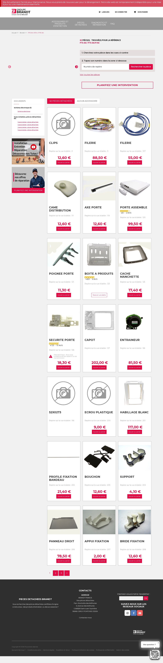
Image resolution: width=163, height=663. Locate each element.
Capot (90, 340)
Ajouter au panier (64, 162)
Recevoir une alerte (99, 295)
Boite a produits (99, 273)
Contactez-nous (85, 618)
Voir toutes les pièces (90, 75)
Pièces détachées (81, 24)
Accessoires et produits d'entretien (60, 24)
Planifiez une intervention (117, 85)
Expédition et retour (63, 650)
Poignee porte (61, 273)
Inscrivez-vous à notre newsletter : (133, 594)
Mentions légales (48, 650)
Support (127, 476)
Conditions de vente (34, 650)
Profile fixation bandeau (63, 478)
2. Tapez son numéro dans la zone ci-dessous (104, 61)
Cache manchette (129, 275)
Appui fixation (97, 541)
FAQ (112, 24)
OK (146, 598)
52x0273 (55, 412)
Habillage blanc (134, 412)
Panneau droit (61, 541)
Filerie (90, 142)
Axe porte (93, 207)
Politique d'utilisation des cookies (83, 650)
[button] (9, 66)
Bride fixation (132, 541)
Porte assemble (133, 207)
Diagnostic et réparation (99, 24)
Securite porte (62, 340)
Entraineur (130, 340)
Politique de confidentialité (105, 650)
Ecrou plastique (99, 412)
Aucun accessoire (87, 101)
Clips (53, 142)
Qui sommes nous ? (18, 650)
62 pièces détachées (61, 101)
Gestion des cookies (122, 650)
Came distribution (60, 209)
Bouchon (92, 476)
